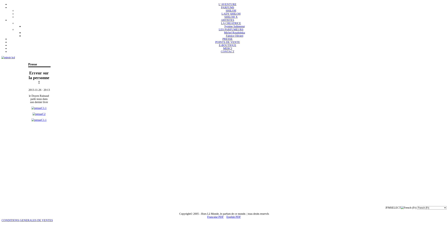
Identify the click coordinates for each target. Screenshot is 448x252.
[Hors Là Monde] (39, 108)
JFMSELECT (393, 207)
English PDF (233, 216)
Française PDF (215, 216)
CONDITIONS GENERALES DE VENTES (27, 220)
